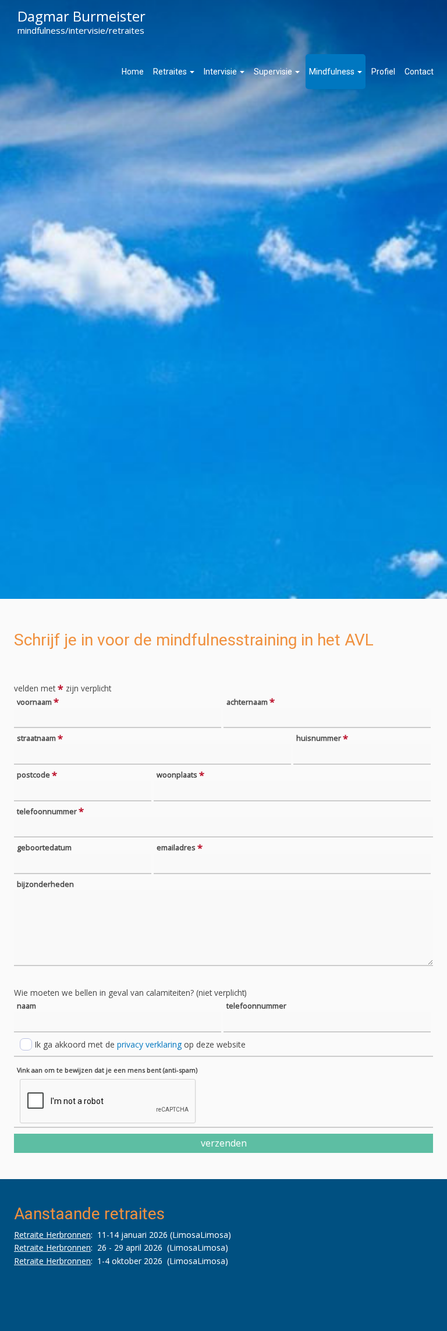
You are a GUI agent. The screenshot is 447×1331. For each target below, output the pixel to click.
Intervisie (221, 71)
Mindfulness (332, 71)
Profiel (383, 71)
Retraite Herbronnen (52, 1234)
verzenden (224, 1143)
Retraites (171, 71)
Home (133, 71)
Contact (419, 71)
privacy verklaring (149, 1044)
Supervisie (274, 71)
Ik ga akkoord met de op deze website (140, 1044)
